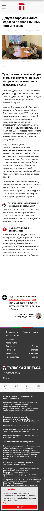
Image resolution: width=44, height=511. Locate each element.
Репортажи (11, 353)
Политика (34, 350)
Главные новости (30, 332)
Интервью (10, 350)
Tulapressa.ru (12, 332)
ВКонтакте (7, 378)
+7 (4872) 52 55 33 (11, 373)
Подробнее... (7, 503)
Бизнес (35, 357)
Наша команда (12, 336)
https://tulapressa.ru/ (11, 398)
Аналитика (11, 346)
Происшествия (12, 357)
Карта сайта (11, 343)
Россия (35, 346)
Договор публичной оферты (14, 464)
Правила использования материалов (18, 462)
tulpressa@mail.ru (27, 442)
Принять (19, 507)
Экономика (33, 353)
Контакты (10, 339)
